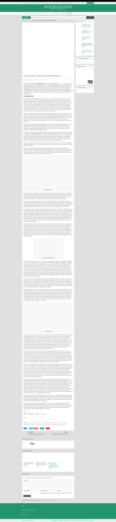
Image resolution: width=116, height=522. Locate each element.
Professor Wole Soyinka (42, 79)
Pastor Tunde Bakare (63, 78)
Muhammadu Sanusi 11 (50, 78)
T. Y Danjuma (48, 79)
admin (28, 77)
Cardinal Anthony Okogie (29, 78)
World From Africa (57, 3)
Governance (69, 3)
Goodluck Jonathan (42, 78)
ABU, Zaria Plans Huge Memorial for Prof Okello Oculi (87, 51)
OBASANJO (58, 78)
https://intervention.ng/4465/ (61, 83)
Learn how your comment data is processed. (47, 500)
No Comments (25, 80)
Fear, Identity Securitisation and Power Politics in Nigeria (87, 31)
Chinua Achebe (36, 78)
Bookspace (39, 3)
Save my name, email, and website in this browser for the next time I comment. (55, 493)
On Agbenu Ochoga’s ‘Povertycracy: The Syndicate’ (86, 38)
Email (72, 80)
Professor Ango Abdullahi (36, 424)
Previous (31, 432)
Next (66, 432)
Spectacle (64, 3)
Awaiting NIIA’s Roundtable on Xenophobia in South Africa (47, 17)
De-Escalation (45, 3)
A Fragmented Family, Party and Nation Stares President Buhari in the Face (59, 434)
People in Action (33, 3)
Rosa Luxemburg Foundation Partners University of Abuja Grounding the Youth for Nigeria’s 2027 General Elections (54, 465)
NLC (55, 78)
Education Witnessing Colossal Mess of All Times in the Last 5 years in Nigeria (37, 434)
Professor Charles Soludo (33, 79)
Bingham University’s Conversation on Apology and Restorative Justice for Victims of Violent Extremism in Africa (81, 17)
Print (68, 80)
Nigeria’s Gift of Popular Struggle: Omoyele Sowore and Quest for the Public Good (41, 464)
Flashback (51, 3)
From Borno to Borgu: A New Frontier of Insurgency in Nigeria (29, 463)
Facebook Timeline (81, 87)
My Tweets (79, 61)
